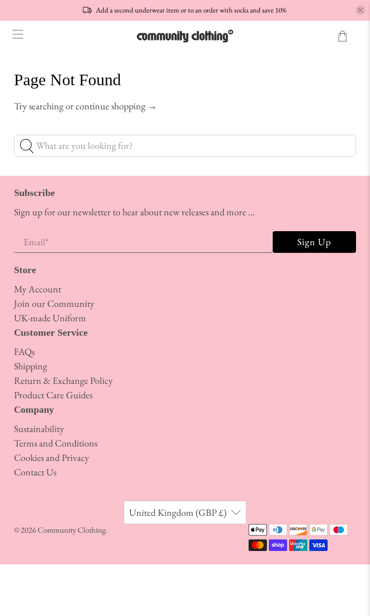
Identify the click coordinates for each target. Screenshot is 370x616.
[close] (360, 10)
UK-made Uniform (50, 318)
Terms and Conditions (55, 443)
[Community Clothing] (185, 36)
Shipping (30, 366)
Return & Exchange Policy (63, 380)
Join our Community (54, 303)
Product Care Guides (53, 395)
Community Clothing (72, 529)
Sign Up (314, 242)
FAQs (24, 351)
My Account (37, 289)
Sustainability (39, 428)
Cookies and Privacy (51, 457)
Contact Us (35, 472)
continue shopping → (116, 106)
